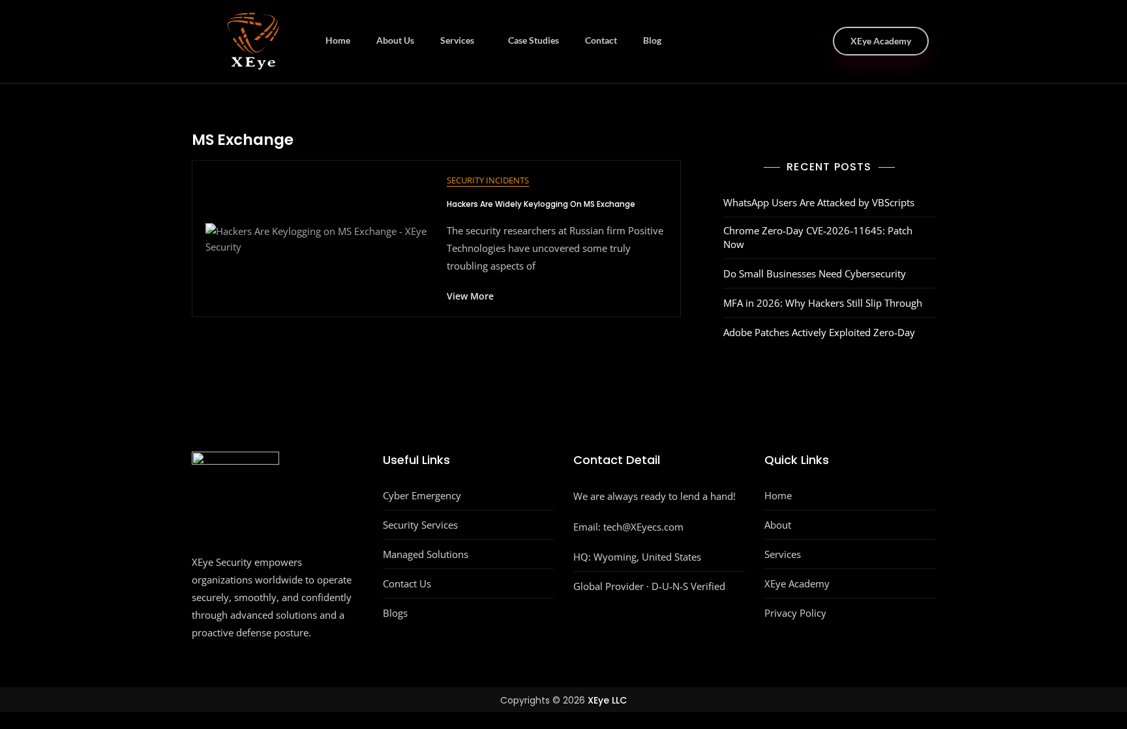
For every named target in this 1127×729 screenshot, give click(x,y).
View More (470, 296)
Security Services (420, 524)
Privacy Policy (795, 612)
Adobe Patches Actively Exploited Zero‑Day (819, 332)
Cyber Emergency (422, 495)
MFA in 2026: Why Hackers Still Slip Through (822, 302)
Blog (652, 40)
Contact (601, 40)
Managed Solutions (425, 554)
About (777, 524)
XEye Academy (880, 40)
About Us (395, 40)
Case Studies (533, 40)
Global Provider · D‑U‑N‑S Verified (649, 586)
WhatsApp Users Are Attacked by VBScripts (818, 202)
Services (457, 40)
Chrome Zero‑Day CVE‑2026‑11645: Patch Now (817, 237)
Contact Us (407, 583)
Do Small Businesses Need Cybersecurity (814, 273)
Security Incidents (488, 180)
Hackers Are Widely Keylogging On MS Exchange (541, 203)
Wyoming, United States (647, 556)
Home (337, 40)
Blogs (395, 612)
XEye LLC (607, 700)
